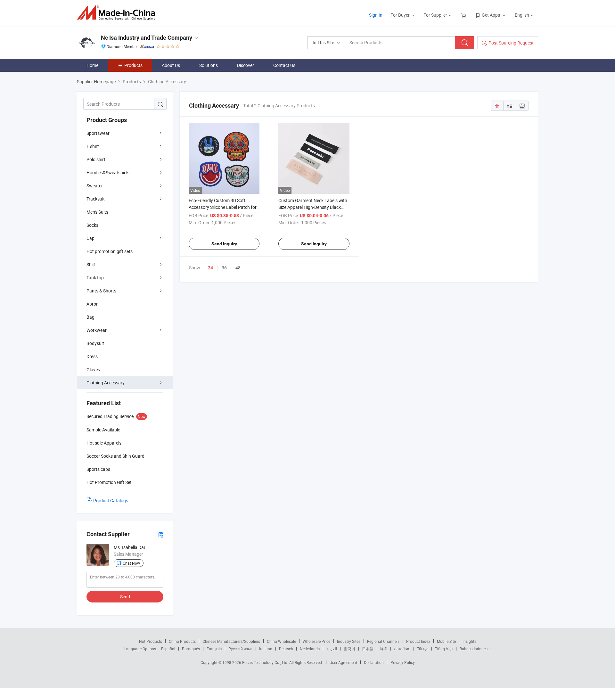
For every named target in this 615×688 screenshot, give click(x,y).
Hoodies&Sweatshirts (107, 172)
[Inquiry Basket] (464, 15)
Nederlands (310, 648)
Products (133, 65)
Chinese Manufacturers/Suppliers (231, 641)
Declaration (374, 662)
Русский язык (240, 648)
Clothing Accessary (105, 383)
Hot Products (150, 641)
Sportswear (98, 133)
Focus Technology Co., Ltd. (265, 662)
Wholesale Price (316, 641)
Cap (90, 238)
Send (125, 597)
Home (92, 65)
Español (168, 648)
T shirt (92, 146)
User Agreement (343, 662)
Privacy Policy (402, 662)
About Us (171, 65)
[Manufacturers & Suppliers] (118, 12)
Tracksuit (95, 199)
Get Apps (491, 15)
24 (210, 267)
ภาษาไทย (402, 648)
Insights (469, 641)
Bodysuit (95, 343)
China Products (182, 641)
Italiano (265, 648)
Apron (92, 304)
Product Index (418, 641)
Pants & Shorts (101, 291)
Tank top (95, 277)
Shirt (91, 264)
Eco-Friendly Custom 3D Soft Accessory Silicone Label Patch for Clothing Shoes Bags (223, 207)
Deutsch (286, 648)
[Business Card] (160, 534)
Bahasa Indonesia (475, 648)
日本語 (367, 648)
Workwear (96, 330)
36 (224, 268)
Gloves (93, 369)
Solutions (208, 65)
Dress (92, 356)
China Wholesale (281, 641)
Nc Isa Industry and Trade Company (146, 37)
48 (238, 268)
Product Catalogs (110, 500)
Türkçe (422, 648)
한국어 (349, 648)
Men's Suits (97, 212)
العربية (331, 648)
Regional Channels (383, 641)
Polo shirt (95, 159)
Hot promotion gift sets (109, 251)
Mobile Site (446, 641)
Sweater (94, 186)
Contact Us (284, 65)
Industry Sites (348, 641)
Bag (90, 317)
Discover (245, 65)
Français (214, 648)
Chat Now (131, 563)
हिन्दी (383, 648)
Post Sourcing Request (511, 43)
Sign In (375, 15)
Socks (92, 225)
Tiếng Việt (444, 648)
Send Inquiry (224, 243)
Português (191, 648)
